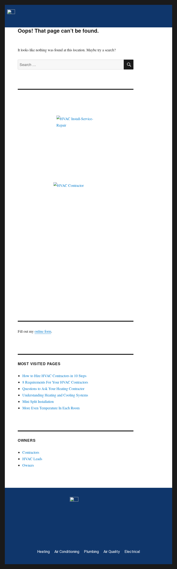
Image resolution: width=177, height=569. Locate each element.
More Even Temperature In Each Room (51, 407)
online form (43, 331)
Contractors (30, 452)
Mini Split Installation (38, 401)
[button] (98, 16)
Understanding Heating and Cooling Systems (55, 395)
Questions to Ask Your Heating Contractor (53, 388)
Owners (28, 465)
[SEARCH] (128, 64)
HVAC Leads (32, 458)
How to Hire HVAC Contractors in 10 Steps (54, 375)
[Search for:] (71, 64)
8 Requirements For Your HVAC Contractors (55, 382)
